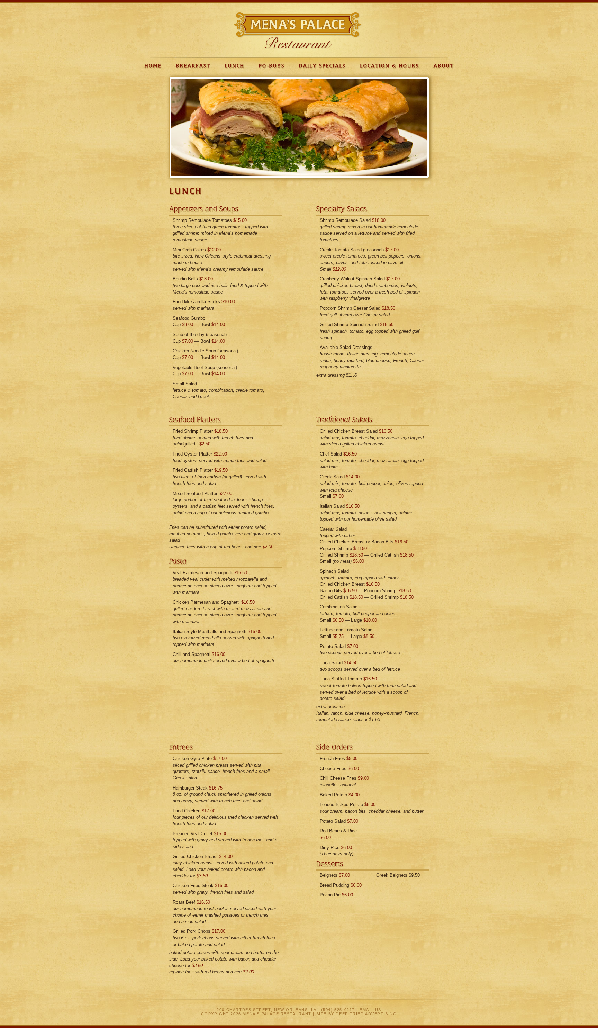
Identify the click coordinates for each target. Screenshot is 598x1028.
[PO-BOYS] (271, 65)
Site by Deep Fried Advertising (356, 1014)
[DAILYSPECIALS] (322, 65)
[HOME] (153, 65)
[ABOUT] (443, 65)
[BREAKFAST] (193, 65)
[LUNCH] (234, 65)
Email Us (370, 1010)
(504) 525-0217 (338, 1010)
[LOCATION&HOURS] (389, 65)
